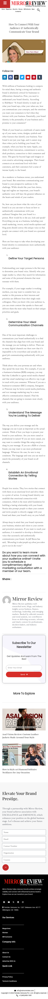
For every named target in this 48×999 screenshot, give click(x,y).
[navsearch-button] (38, 10)
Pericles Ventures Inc (11, 907)
